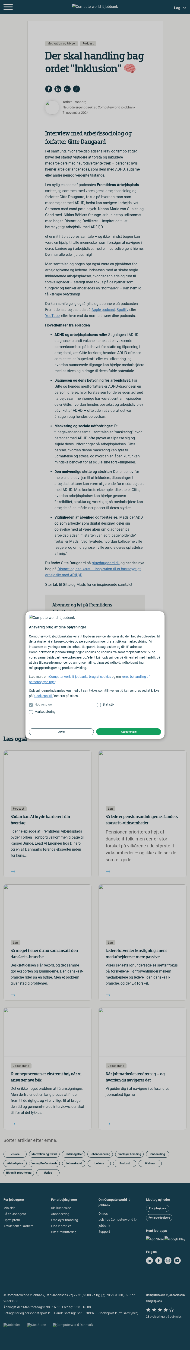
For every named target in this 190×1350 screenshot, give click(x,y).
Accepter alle (128, 731)
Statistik (108, 704)
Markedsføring (45, 711)
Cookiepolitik (43, 696)
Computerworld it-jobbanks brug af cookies (80, 676)
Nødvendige (43, 704)
